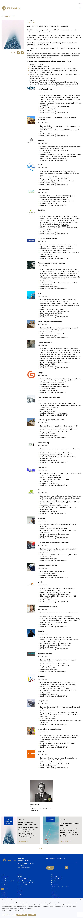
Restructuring (38, 30)
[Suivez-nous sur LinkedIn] (2, 889)
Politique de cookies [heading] (8, 900)
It (80, 3)
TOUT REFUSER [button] (21, 915)
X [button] (80, 899)
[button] (80, 8)
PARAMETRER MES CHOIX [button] (9, 914)
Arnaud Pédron (40, 56)
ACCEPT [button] (32, 915)
